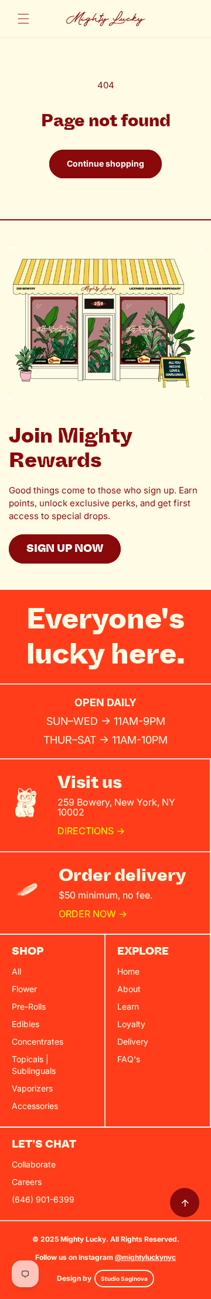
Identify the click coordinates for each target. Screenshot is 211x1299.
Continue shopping (105, 163)
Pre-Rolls (29, 1006)
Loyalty (131, 1024)
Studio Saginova (124, 1278)
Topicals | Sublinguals (34, 1065)
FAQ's (128, 1059)
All (16, 971)
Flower (24, 989)
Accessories (35, 1106)
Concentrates (37, 1041)
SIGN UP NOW (64, 548)
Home (128, 971)
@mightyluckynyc (145, 1257)
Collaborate (34, 1164)
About (129, 989)
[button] (23, 19)
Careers (27, 1182)
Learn (128, 1006)
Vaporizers (32, 1088)
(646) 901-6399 (43, 1199)
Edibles (25, 1024)
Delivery (132, 1041)
